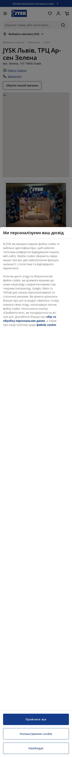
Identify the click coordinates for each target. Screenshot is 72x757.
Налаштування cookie (36, 734)
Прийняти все (36, 719)
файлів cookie (46, 325)
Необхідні (36, 748)
